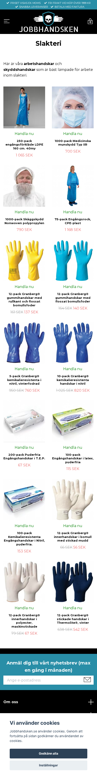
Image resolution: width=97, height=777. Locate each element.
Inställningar (48, 765)
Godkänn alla (48, 753)
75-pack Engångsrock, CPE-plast (73, 221)
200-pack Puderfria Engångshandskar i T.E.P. (24, 456)
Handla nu (24, 134)
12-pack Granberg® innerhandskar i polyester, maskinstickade (24, 621)
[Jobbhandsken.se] (48, 22)
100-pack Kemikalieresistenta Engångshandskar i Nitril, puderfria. (24, 538)
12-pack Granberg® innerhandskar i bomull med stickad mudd (73, 536)
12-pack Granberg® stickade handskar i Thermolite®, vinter (73, 619)
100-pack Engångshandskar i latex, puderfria (73, 458)
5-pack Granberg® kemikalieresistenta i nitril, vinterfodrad (24, 379)
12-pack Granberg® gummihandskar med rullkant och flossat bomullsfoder (24, 299)
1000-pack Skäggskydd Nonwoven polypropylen (24, 221)
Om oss (10, 702)
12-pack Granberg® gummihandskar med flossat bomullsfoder (72, 297)
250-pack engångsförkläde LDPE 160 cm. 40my (24, 144)
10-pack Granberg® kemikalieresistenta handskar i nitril (73, 379)
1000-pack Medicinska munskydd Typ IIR (73, 142)
